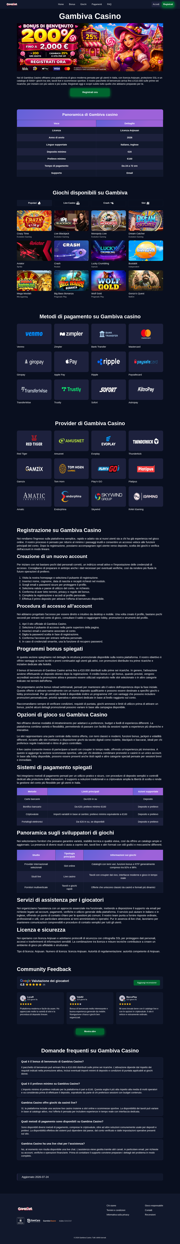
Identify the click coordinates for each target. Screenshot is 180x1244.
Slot (143, 203)
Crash (106, 203)
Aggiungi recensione (147, 983)
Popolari (32, 203)
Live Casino (69, 203)
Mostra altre (90, 1031)
